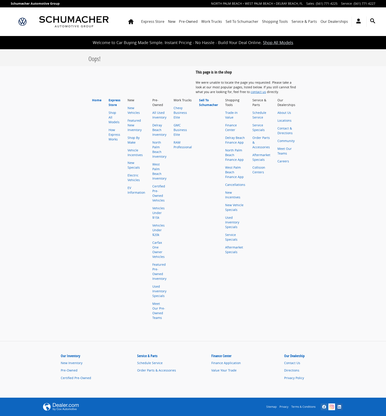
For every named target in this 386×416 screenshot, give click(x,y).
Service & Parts (304, 21)
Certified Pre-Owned (76, 378)
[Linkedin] (339, 406)
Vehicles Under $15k (158, 213)
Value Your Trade (224, 370)
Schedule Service (150, 363)
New (171, 21)
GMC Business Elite (180, 130)
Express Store (152, 21)
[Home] (22, 22)
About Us (284, 112)
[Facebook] (324, 406)
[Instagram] (331, 406)
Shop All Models (278, 42)
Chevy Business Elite (180, 112)
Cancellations (235, 185)
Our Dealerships (334, 21)
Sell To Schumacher (242, 21)
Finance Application (226, 363)
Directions (291, 370)
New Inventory (71, 363)
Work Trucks (211, 21)
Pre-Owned (188, 21)
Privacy (283, 407)
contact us (258, 92)
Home (96, 100)
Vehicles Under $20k (158, 230)
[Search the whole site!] (372, 21)
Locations (284, 120)
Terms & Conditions (303, 407)
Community (286, 141)
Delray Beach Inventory (159, 130)
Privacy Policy (294, 378)
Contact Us (292, 363)
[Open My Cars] (357, 22)
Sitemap (271, 407)
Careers (283, 161)
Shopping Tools (275, 21)
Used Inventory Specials (159, 291)
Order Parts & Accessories (156, 370)
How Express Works (114, 134)
